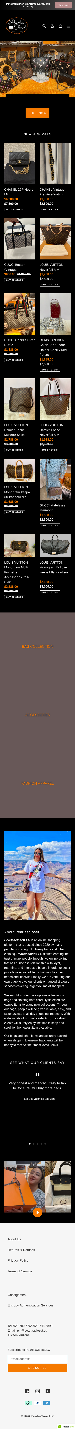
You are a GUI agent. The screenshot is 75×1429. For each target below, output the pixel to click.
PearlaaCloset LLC (42, 1416)
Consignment (17, 1295)
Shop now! (63, 5)
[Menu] (68, 25)
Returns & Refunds (21, 1250)
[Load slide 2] (34, 1144)
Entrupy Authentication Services (31, 1305)
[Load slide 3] (37, 1144)
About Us (14, 1239)
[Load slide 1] (30, 1144)
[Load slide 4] (41, 1144)
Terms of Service (20, 1271)
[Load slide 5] (45, 1144)
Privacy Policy (18, 1260)
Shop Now (37, 113)
